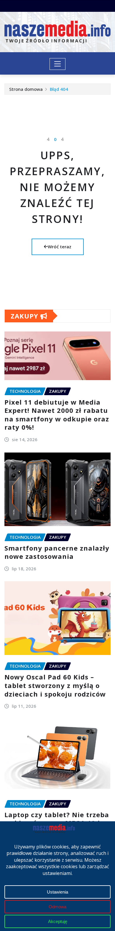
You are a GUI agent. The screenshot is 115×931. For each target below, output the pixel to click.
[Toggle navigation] (58, 64)
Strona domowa (26, 89)
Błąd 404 (59, 89)
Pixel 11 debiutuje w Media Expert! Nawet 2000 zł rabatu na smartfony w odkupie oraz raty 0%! (56, 415)
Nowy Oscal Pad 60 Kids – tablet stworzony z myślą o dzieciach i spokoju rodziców (55, 685)
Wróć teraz (59, 246)
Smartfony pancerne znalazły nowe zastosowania (56, 552)
